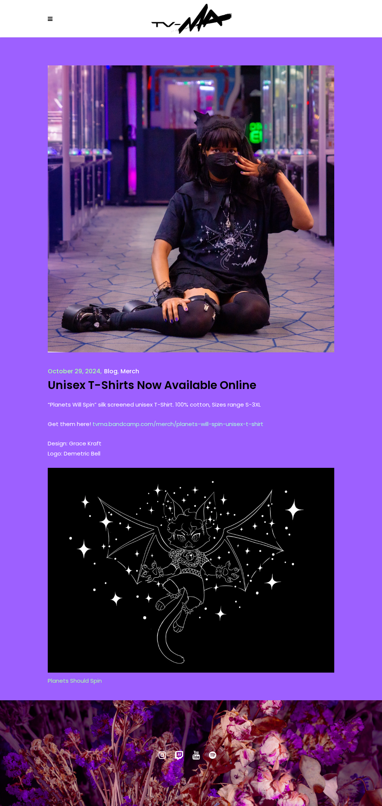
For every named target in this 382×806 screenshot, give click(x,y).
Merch (129, 371)
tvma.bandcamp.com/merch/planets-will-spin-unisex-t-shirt (178, 424)
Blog (111, 371)
